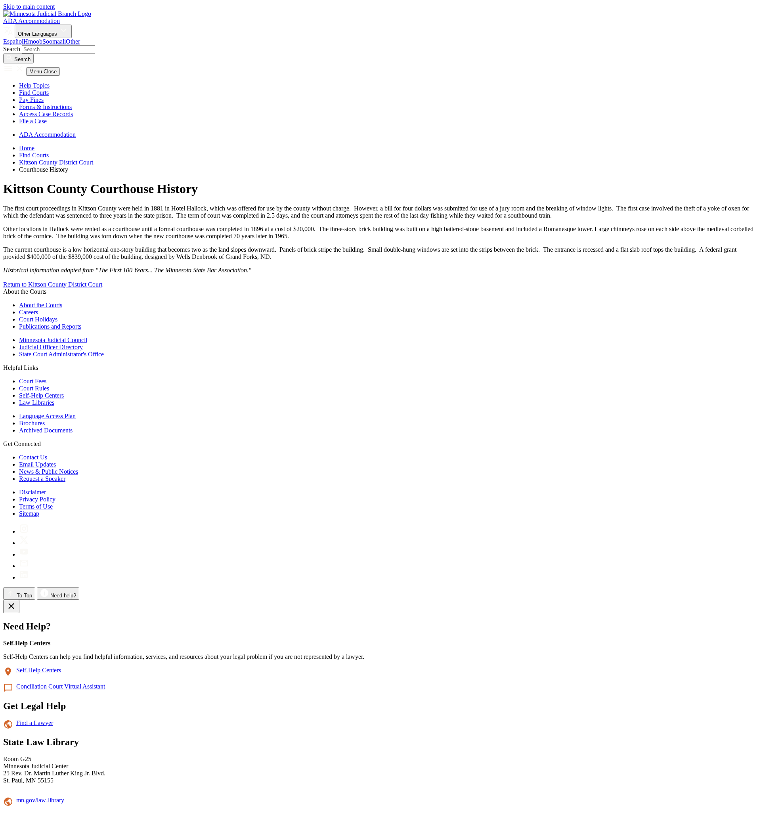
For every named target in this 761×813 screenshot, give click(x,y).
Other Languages (38, 34)
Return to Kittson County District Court (52, 284)
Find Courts (34, 92)
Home (26, 148)
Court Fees (32, 381)
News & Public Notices (48, 471)
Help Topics (34, 85)
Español (13, 41)
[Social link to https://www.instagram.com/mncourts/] (24, 531)
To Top (23, 596)
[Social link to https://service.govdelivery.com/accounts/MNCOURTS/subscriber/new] (24, 565)
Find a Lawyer (34, 722)
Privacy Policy (37, 499)
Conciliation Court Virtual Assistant (60, 686)
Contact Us (33, 457)
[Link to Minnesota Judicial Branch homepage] (47, 13)
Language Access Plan (47, 416)
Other (73, 41)
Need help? (62, 596)
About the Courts (40, 305)
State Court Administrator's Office (61, 354)
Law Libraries (36, 402)
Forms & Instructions (45, 106)
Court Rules (34, 388)
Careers (28, 312)
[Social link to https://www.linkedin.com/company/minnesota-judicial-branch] (24, 577)
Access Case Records (46, 114)
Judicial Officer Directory (51, 347)
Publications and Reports (50, 326)
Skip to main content (29, 6)
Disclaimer (32, 492)
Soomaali (54, 41)
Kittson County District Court (56, 162)
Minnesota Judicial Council (53, 340)
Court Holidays (38, 319)
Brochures (32, 423)
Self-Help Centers (41, 395)
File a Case (33, 121)
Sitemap (29, 513)
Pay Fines (31, 99)
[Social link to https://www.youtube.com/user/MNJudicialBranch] (24, 554)
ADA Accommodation (31, 20)
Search (11, 49)
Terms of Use (36, 506)
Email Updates (37, 464)
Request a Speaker (42, 478)
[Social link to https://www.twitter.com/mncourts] (24, 542)
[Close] (11, 606)
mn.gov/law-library (40, 800)
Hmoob (32, 41)
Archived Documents (46, 430)
